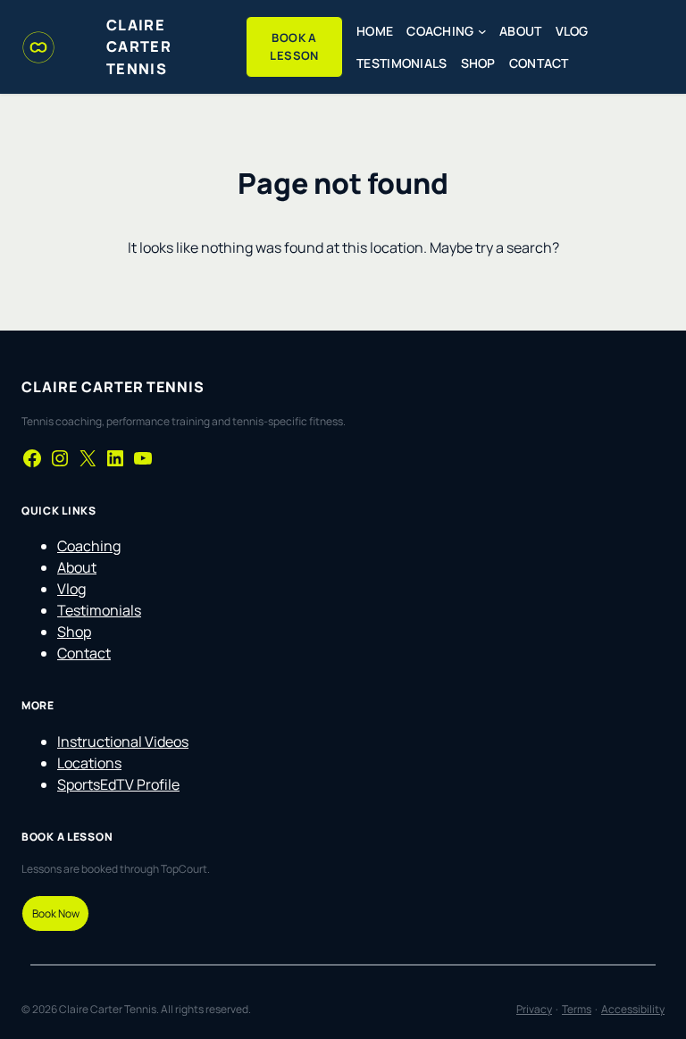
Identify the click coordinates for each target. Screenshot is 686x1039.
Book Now (55, 913)
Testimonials (99, 610)
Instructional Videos (122, 741)
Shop (74, 631)
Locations (89, 763)
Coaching (89, 546)
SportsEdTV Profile (118, 784)
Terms (576, 1009)
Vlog (71, 589)
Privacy (534, 1009)
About (76, 567)
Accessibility (633, 1009)
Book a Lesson (294, 46)
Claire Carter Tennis (139, 47)
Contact (84, 653)
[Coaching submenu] (482, 31)
